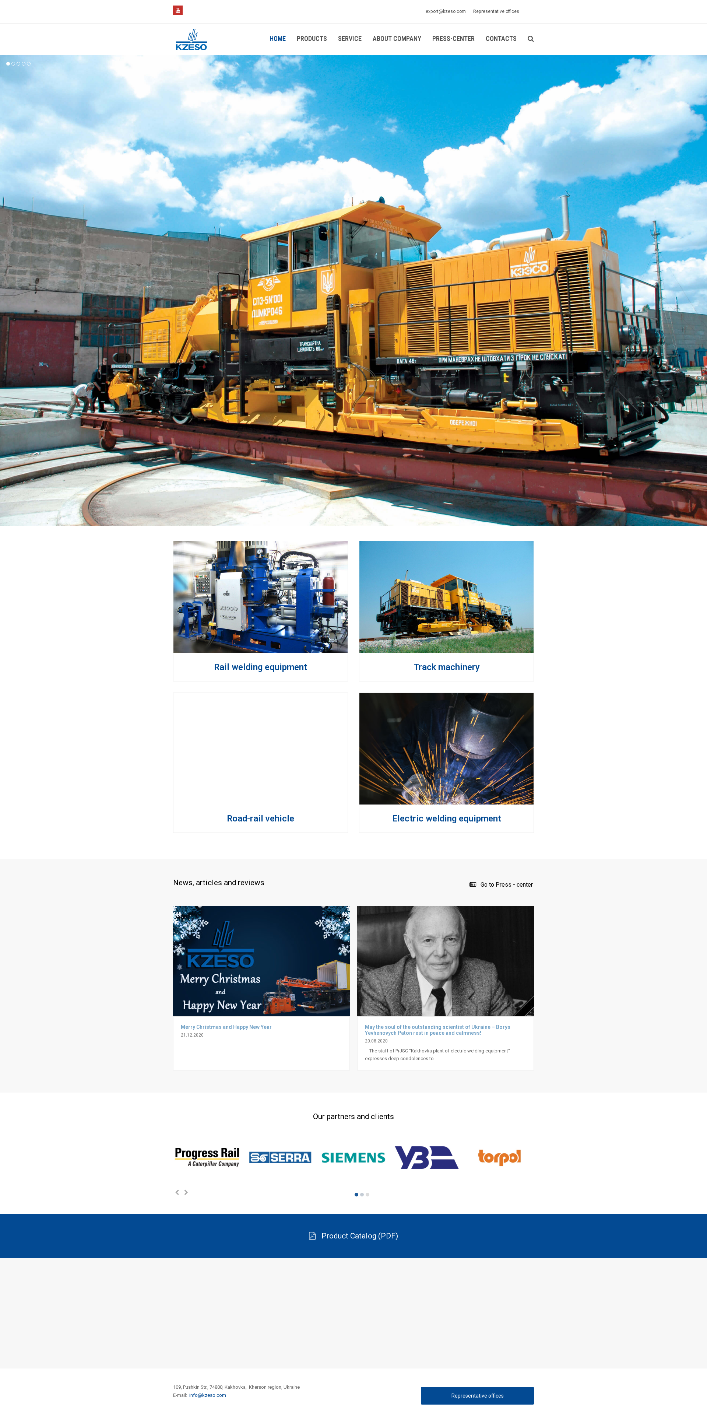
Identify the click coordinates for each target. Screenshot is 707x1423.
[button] (356, 1194)
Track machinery (447, 667)
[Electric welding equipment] (446, 800)
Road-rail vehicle (260, 818)
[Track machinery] (446, 649)
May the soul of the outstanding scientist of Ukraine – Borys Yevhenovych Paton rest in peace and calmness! (437, 1030)
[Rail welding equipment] (260, 649)
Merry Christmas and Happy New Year (226, 1027)
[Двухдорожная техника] (260, 800)
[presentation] (176, 1192)
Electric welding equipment (446, 818)
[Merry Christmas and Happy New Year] (261, 1012)
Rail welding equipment (260, 667)
